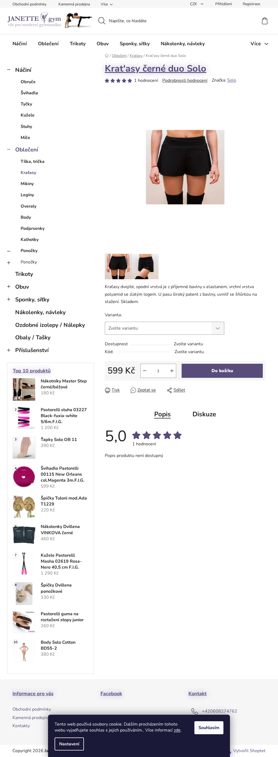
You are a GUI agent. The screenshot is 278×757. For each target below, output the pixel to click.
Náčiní (23, 70)
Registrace (251, 4)
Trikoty (24, 274)
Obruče (28, 82)
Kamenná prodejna (74, 4)
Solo (231, 80)
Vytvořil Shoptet (249, 751)
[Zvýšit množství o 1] (172, 371)
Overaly (28, 206)
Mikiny (27, 184)
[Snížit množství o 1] (145, 371)
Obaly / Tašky (32, 337)
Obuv (22, 287)
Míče (25, 138)
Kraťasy (28, 173)
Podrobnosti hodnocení (184, 80)
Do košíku (222, 371)
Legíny (27, 195)
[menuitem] (19, 43)
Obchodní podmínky (29, 4)
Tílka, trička (33, 162)
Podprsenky (33, 228)
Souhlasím (208, 728)
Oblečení (26, 149)
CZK (194, 4)
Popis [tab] (162, 414)
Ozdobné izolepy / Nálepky (50, 325)
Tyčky (26, 104)
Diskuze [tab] (204, 414)
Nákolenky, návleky (40, 312)
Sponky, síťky (32, 299)
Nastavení (69, 744)
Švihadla (29, 93)
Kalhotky (30, 240)
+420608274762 (219, 711)
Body (26, 217)
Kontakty (21, 726)
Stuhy (26, 127)
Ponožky (29, 251)
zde (177, 730)
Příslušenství (32, 350)
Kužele (27, 115)
